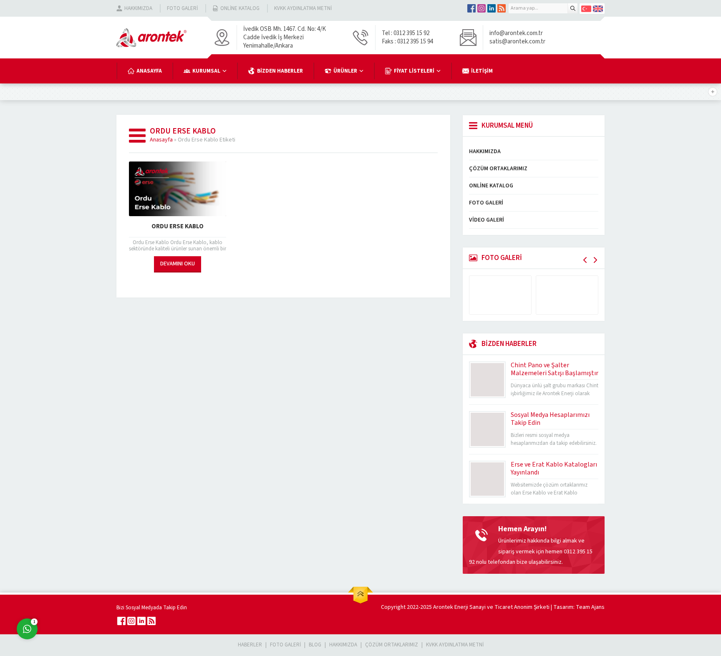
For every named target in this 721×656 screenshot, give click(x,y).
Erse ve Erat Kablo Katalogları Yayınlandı (554, 468)
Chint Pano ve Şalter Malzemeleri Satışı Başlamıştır (554, 369)
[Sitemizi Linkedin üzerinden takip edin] (491, 8)
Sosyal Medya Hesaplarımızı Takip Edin (550, 418)
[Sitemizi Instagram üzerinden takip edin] (481, 8)
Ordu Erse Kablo (177, 226)
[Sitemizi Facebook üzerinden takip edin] (471, 8)
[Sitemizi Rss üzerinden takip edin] (501, 8)
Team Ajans (590, 607)
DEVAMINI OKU (177, 264)
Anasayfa (161, 140)
